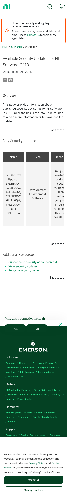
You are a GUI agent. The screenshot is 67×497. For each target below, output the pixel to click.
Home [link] (4, 47)
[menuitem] (50, 7)
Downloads (11, 435)
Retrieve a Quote (16, 394)
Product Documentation (33, 435)
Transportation (15, 376)
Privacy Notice (37, 463)
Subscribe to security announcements (33, 262)
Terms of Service (38, 394)
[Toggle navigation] (18, 7)
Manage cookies (33, 490)
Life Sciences (27, 372)
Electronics (28, 367)
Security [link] (31, 47)
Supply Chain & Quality (45, 417)
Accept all (33, 479)
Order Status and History (47, 390)
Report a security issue (23, 270)
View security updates (23, 266)
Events (11, 421)
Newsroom (23, 417)
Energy (42, 367)
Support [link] (16, 47)
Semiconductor (46, 372)
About (39, 412)
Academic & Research (17, 363)
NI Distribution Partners (18, 390)
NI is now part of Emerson (19, 412)
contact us (33, 35)
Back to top (57, 130)
